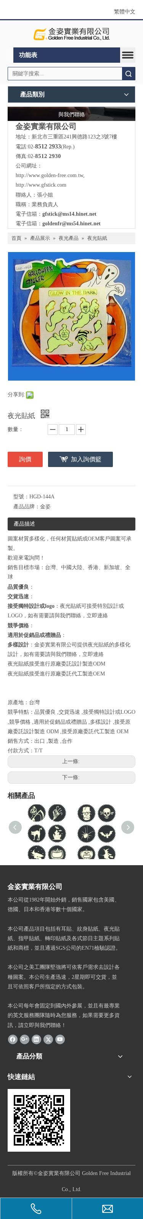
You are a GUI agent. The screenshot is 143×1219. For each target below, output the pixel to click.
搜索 (128, 73)
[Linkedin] (36, 1039)
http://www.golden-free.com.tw (49, 175)
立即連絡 (97, 615)
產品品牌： (26, 506)
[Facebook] (13, 1039)
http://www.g (30, 185)
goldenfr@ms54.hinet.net (71, 223)
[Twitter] (48, 1039)
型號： (21, 497)
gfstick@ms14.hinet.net (69, 214)
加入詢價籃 (86, 459)
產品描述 (24, 524)
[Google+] (24, 1039)
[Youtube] (60, 1039)
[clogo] (71, 34)
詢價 (25, 459)
